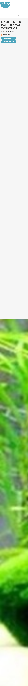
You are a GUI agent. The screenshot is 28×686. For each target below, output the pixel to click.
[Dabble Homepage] (6, 5)
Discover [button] (24, 3)
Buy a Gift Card (9, 41)
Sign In (19, 15)
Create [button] (16, 9)
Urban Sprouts (10, 31)
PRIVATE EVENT (8, 38)
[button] (15, 3)
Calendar (22, 9)
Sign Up (25, 15)
